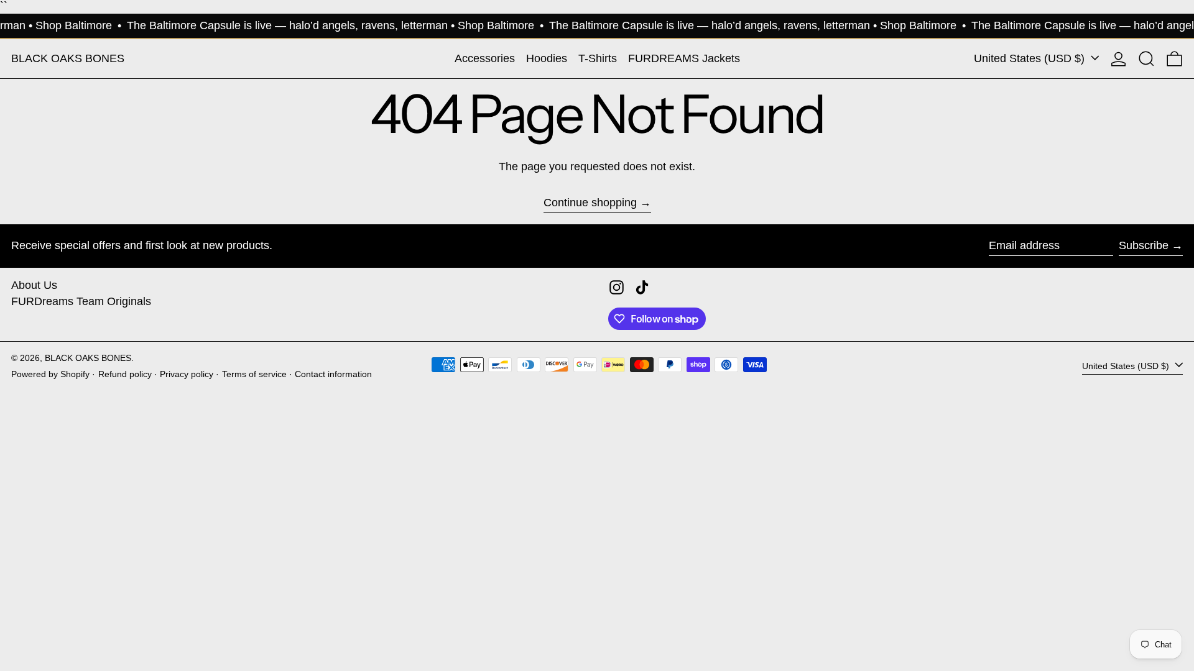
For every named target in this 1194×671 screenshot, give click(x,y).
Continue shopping (590, 202)
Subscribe (1144, 245)
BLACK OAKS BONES (67, 58)
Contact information (333, 374)
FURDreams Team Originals (81, 301)
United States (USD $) (1031, 58)
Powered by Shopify (50, 374)
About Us (34, 285)
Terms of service (254, 374)
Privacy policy (186, 374)
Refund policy (125, 374)
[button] (1146, 58)
